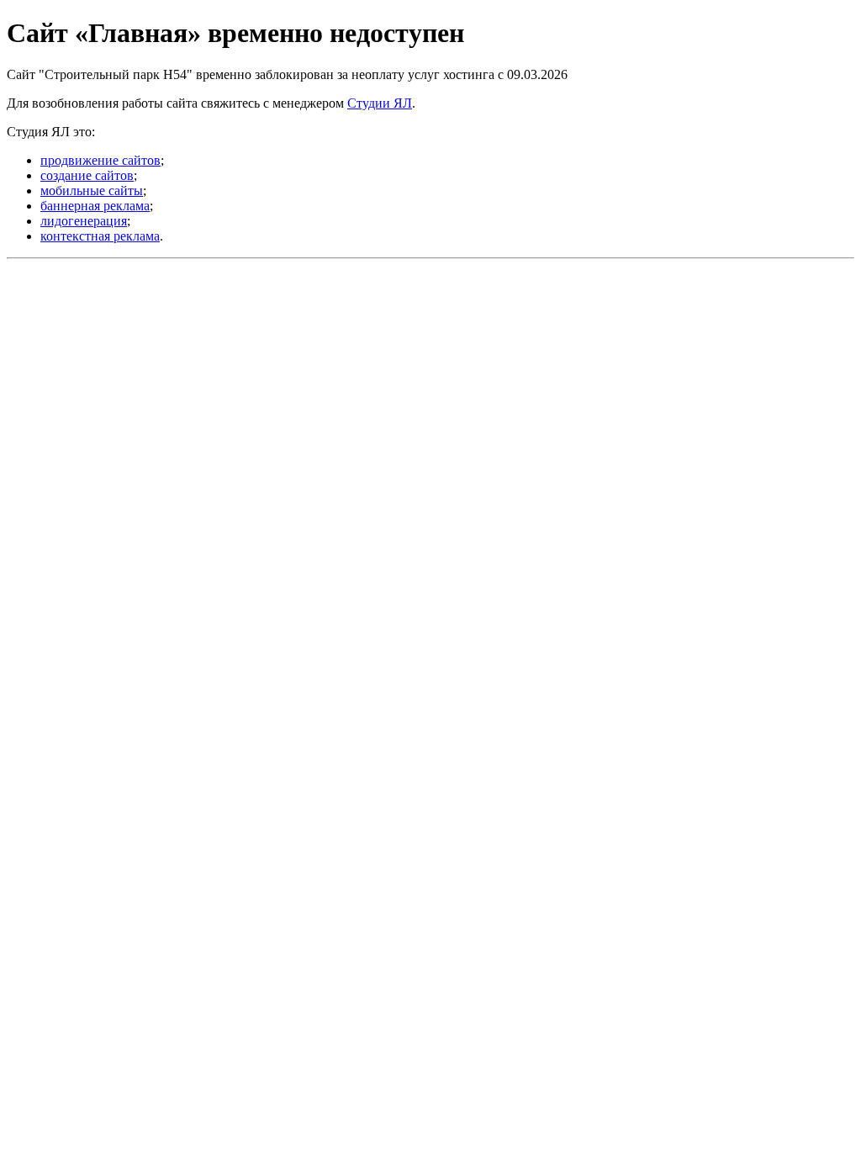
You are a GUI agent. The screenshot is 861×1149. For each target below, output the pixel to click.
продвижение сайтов (100, 160)
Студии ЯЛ (379, 103)
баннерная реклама (95, 206)
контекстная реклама (100, 236)
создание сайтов (87, 175)
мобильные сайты (91, 190)
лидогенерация (83, 221)
